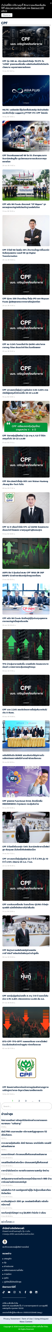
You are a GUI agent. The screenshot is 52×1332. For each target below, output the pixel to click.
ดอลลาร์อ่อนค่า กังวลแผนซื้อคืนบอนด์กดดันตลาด (24, 1154)
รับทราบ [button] (7, 15)
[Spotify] (31, 1292)
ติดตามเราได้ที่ (9, 1287)
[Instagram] (14, 1292)
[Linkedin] (36, 1292)
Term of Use (27, 1318)
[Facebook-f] (25, 1292)
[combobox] (26, 1106)
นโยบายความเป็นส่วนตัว (15, 8)
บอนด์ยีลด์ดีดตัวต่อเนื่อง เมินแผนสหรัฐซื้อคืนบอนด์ (24, 1163)
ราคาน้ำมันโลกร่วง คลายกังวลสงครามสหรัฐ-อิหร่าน (25, 1171)
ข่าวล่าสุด (7, 1114)
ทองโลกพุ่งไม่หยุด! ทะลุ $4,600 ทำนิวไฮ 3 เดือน (23, 1213)
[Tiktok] (3, 1292)
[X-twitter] (20, 1292)
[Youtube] (9, 1292)
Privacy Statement (12, 1318)
